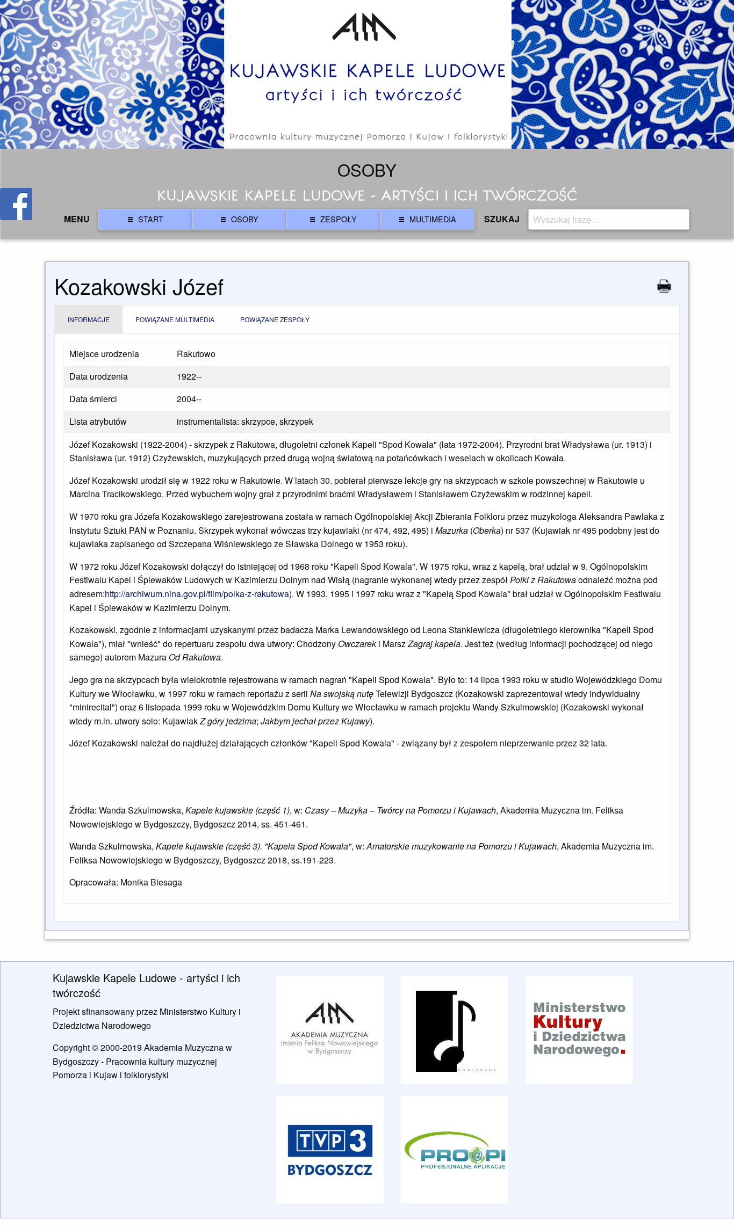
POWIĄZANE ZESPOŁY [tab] (275, 319)
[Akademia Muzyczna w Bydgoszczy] (330, 1030)
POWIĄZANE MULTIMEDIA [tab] (174, 319)
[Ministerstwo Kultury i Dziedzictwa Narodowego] (579, 1030)
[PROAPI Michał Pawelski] (454, 1149)
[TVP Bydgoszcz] (330, 1149)
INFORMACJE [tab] (89, 319)
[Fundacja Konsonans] (454, 1030)
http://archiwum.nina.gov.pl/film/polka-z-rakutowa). (200, 593)
